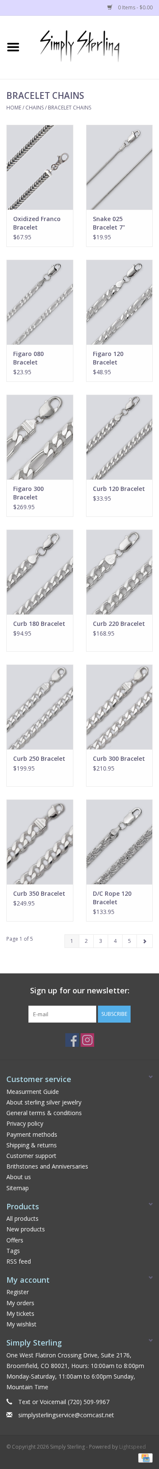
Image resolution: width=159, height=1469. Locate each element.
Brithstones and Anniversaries (47, 1166)
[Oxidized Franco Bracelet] (39, 167)
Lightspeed (132, 1446)
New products (25, 1229)
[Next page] (144, 941)
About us (18, 1177)
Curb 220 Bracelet (119, 624)
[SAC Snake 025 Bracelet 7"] (119, 167)
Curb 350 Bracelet (39, 893)
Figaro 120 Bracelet (108, 358)
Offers (14, 1240)
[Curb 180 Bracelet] (39, 572)
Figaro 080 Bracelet (28, 358)
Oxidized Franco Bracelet (37, 223)
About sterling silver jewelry (43, 1102)
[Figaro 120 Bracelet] (119, 302)
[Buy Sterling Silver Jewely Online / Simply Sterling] (93, 46)
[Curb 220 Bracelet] (119, 572)
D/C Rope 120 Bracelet (112, 897)
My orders (20, 1303)
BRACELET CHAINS (69, 107)
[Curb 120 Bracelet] (119, 437)
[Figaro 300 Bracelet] (39, 437)
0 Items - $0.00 (135, 7)
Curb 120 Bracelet (119, 489)
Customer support (31, 1156)
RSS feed (18, 1261)
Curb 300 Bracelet (119, 758)
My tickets (20, 1313)
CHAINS (34, 107)
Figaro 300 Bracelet (28, 493)
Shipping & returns (31, 1145)
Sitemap (17, 1188)
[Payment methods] (144, 1457)
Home (13, 107)
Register (17, 1292)
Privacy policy (24, 1123)
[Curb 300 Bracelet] (119, 706)
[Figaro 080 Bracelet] (39, 302)
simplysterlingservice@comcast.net (66, 1415)
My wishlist (21, 1324)
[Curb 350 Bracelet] (39, 841)
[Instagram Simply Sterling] (87, 1040)
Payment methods (31, 1134)
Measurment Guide (32, 1092)
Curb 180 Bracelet (39, 624)
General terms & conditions (44, 1113)
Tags (13, 1251)
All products (22, 1218)
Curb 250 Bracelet (39, 758)
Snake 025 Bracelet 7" (109, 223)
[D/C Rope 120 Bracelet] (119, 841)
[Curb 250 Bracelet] (39, 706)
